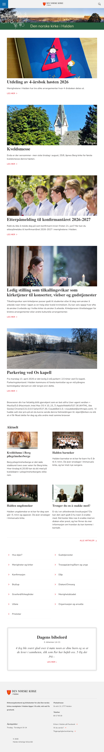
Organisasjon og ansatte (70, 604)
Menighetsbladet (67, 594)
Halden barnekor (63, 452)
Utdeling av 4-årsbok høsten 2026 (38, 82)
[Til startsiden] (22, 692)
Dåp (60, 574)
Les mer (11, 93)
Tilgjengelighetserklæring (63, 731)
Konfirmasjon (18, 574)
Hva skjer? (17, 554)
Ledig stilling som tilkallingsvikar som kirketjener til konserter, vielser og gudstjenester (52, 292)
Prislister (16, 614)
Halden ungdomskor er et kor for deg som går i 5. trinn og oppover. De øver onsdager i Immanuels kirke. (28, 515)
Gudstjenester (65, 554)
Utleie (15, 604)
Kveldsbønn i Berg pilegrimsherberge (19, 454)
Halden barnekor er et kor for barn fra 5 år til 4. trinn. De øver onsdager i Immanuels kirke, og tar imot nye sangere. (73, 462)
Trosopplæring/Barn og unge (73, 564)
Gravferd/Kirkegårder (22, 594)
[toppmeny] (4, 4)
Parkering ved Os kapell (29, 372)
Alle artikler (87, 540)
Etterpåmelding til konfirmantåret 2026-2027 (49, 219)
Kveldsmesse (18, 149)
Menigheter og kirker (22, 564)
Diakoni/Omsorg (66, 584)
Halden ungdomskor (20, 505)
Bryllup (15, 584)
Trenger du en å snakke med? (71, 505)
